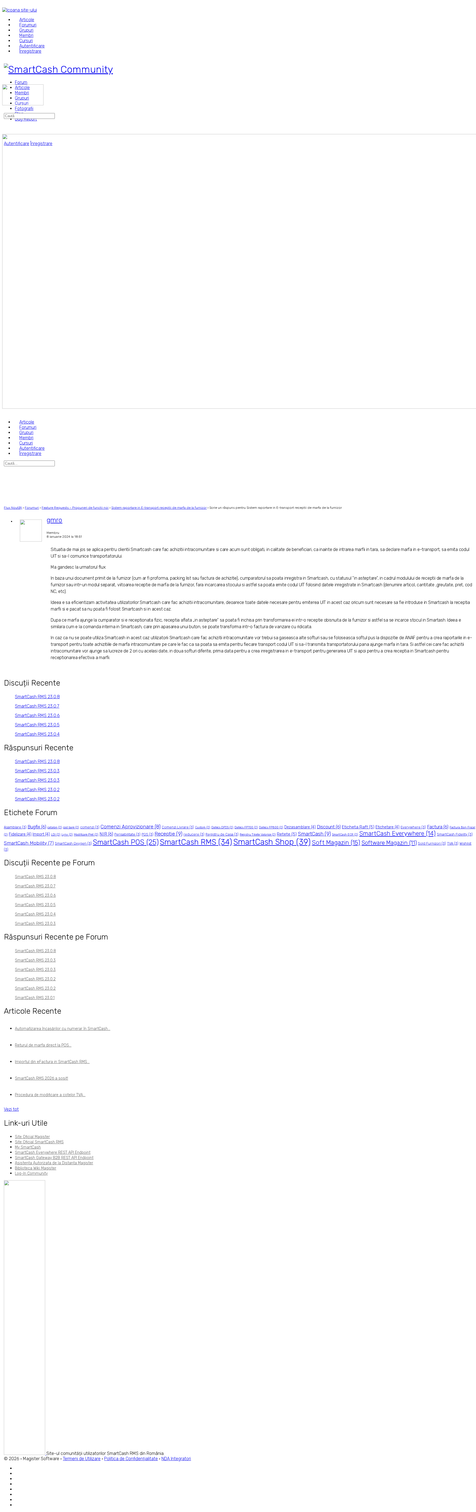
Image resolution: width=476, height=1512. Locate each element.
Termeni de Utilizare (82, 1458)
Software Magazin (389, 842)
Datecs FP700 (246, 827)
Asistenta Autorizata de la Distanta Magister (54, 1163)
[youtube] (17, 1505)
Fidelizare (20, 834)
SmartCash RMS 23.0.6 (37, 715)
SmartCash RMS (196, 842)
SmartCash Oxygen (73, 843)
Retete (287, 834)
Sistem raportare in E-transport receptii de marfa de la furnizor (159, 508)
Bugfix (37, 826)
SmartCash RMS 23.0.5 (37, 724)
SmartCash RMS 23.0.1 (35, 997)
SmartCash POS (126, 842)
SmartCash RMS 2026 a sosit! (41, 1078)
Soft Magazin (336, 842)
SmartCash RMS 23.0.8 (37, 696)
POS (147, 834)
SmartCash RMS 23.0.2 (37, 789)
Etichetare (387, 827)
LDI (55, 834)
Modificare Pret (86, 834)
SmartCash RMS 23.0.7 (37, 706)
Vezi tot (11, 1109)
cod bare (71, 827)
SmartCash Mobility (29, 843)
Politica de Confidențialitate (131, 1458)
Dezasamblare (300, 827)
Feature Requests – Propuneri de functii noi (75, 508)
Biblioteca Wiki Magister (35, 1168)
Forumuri (32, 508)
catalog (54, 827)
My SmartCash (28, 1147)
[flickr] (17, 1479)
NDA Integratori (176, 1458)
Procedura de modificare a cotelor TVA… (50, 1095)
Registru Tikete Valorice (258, 834)
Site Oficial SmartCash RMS (39, 1142)
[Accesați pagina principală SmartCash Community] (58, 69)
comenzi (89, 827)
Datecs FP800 (271, 827)
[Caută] (5, 110)
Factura (437, 826)
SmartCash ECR (345, 834)
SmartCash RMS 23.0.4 (37, 734)
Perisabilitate (127, 834)
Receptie (168, 834)
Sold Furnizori (432, 843)
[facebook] (17, 1474)
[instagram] (17, 1484)
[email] (17, 1468)
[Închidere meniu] (5, 412)
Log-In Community (31, 1173)
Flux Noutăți (13, 508)
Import (41, 834)
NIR (106, 834)
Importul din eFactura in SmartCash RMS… (52, 1061)
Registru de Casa (222, 834)
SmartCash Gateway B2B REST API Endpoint (54, 1157)
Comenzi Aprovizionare (131, 827)
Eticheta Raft (358, 826)
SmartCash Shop (272, 842)
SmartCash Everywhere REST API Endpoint (52, 1152)
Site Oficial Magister (32, 1136)
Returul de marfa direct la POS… (43, 1045)
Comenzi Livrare (178, 827)
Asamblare (15, 827)
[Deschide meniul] (5, 81)
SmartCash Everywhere (397, 833)
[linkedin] (17, 1489)
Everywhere (413, 827)
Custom (202, 827)
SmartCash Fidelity (455, 834)
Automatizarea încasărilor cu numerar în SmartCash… (62, 1028)
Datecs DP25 (222, 827)
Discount (329, 826)
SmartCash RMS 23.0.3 (37, 771)
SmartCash (314, 834)
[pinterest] (17, 1495)
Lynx (67, 834)
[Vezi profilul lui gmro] (31, 540)
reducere (193, 834)
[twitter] (17, 1500)
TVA (452, 843)
